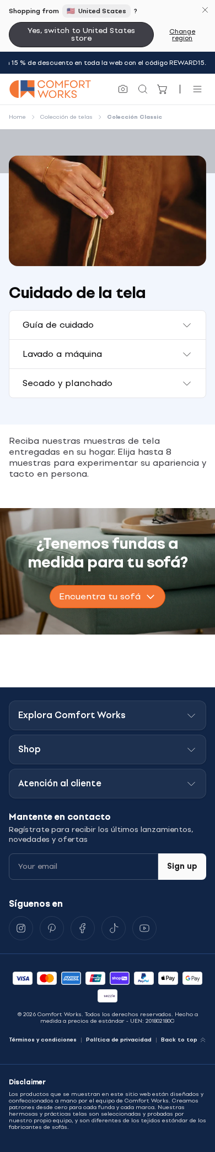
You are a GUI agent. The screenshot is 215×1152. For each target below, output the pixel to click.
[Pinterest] (52, 928)
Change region (182, 34)
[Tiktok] (113, 928)
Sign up (182, 866)
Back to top (179, 1040)
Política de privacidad (119, 1040)
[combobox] (107, 596)
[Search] (143, 89)
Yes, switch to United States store (81, 34)
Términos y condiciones (43, 1040)
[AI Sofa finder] (123, 89)
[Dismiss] (205, 9)
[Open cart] (162, 89)
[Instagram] (21, 928)
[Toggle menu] (197, 89)
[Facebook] (83, 928)
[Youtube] (144, 928)
